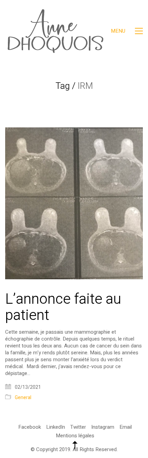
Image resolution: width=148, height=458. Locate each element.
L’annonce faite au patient (63, 307)
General (23, 398)
